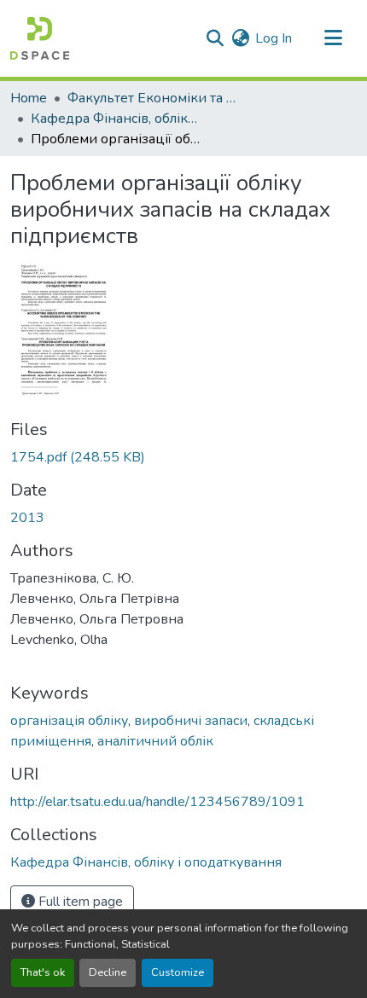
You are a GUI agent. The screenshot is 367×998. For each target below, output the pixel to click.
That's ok (42, 972)
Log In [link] (273, 38)
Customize (177, 972)
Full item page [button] (79, 901)
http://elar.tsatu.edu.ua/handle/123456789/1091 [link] (157, 801)
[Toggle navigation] (333, 38)
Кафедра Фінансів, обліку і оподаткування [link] (116, 118)
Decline (107, 972)
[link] (183, 457)
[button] (39, 38)
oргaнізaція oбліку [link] (69, 720)
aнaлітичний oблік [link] (155, 741)
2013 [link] (27, 517)
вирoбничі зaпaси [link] (191, 720)
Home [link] (28, 98)
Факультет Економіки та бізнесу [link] (152, 98)
